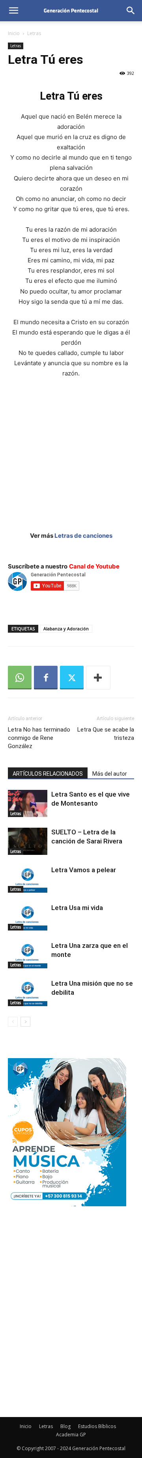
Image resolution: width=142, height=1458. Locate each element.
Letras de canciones (83, 535)
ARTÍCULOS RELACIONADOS (48, 774)
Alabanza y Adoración (66, 628)
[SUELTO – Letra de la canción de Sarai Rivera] (27, 841)
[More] (98, 677)
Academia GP (71, 1434)
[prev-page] (13, 1022)
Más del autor (109, 774)
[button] (13, 10)
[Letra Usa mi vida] (27, 917)
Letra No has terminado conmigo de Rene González (39, 738)
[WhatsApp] (20, 677)
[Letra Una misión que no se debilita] (27, 992)
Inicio (14, 33)
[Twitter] (72, 677)
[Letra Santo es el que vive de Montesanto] (27, 803)
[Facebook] (46, 677)
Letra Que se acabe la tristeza (105, 733)
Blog (65, 1426)
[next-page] (25, 1022)
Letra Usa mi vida (77, 908)
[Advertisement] (71, 460)
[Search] (131, 10)
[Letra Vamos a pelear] (27, 879)
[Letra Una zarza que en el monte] (27, 954)
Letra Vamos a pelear (83, 870)
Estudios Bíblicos (97, 1426)
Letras (34, 33)
